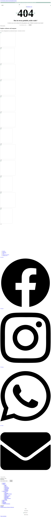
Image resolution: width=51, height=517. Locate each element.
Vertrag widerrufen (3, 516)
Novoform (6, 486)
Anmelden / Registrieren (6, 503)
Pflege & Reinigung (7, 498)
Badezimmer (6, 497)
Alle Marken (6, 490)
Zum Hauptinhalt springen (12, 0)
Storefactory (6, 489)
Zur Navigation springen (4, 0)
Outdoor (5, 499)
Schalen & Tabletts (7, 495)
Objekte (5, 494)
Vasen (5, 492)
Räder (5, 485)
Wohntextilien (6, 496)
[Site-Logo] (22, 6)
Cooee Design (6, 488)
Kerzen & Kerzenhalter (8, 493)
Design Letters (6, 487)
